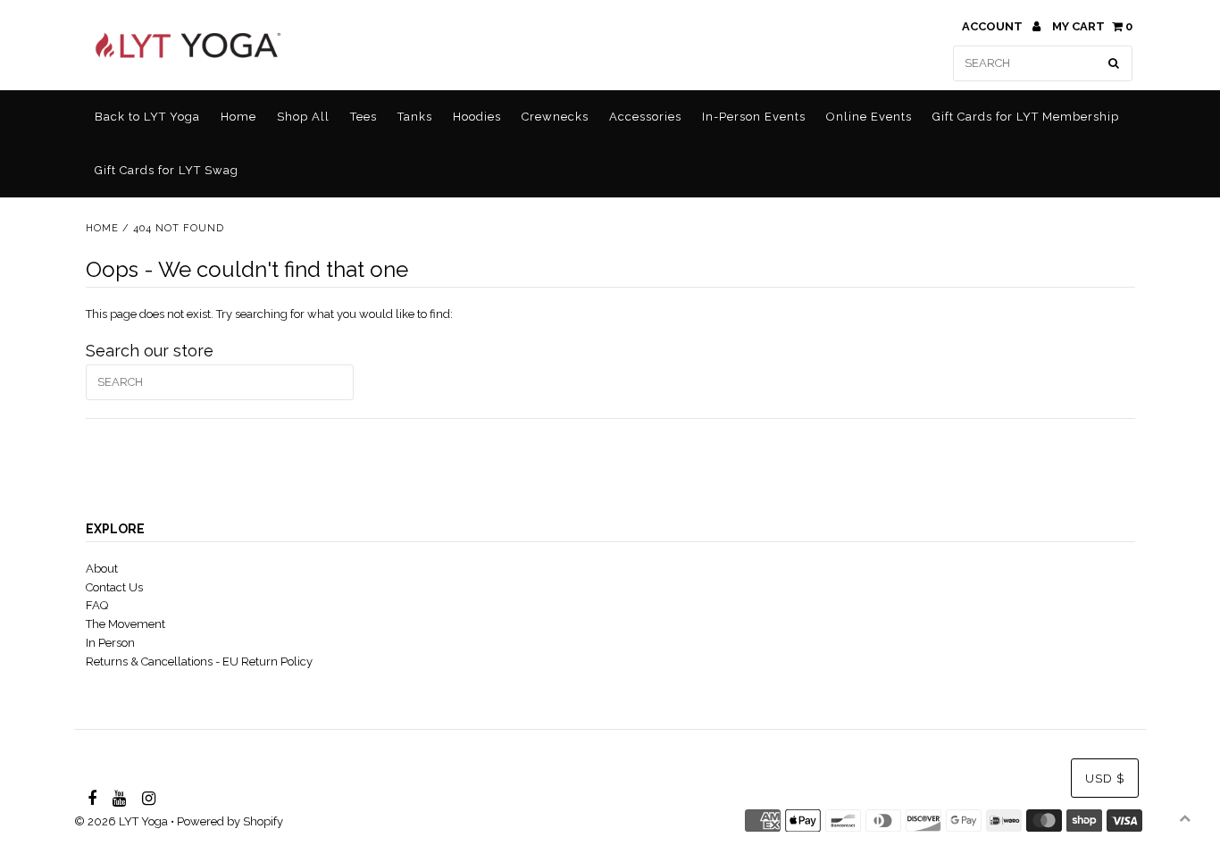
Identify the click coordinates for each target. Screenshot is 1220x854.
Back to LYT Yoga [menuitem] (147, 116)
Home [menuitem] (238, 116)
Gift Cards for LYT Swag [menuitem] (166, 170)
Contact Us (114, 587)
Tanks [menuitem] (414, 116)
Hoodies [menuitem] (477, 116)
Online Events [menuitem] (869, 116)
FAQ (97, 605)
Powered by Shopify (230, 821)
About (102, 568)
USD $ (1104, 778)
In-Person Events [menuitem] (754, 116)
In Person (110, 642)
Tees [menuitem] (363, 116)
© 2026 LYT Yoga (121, 821)
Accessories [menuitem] (645, 116)
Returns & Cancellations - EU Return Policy (199, 661)
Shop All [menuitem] (303, 116)
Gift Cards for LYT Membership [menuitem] (1025, 116)
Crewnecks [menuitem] (555, 116)
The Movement (125, 624)
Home (102, 228)
